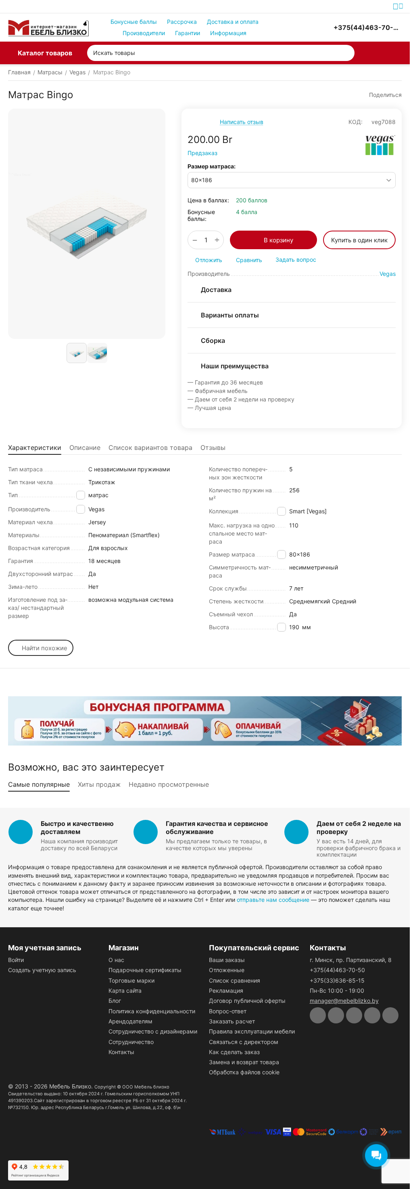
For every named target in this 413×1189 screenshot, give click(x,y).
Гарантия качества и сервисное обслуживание (217, 827)
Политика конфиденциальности (151, 1011)
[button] (381, 95)
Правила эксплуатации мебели (252, 1031)
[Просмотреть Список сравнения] (284, 27)
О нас (116, 959)
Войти (16, 959)
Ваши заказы (227, 959)
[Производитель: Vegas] (380, 145)
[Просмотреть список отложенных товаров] (304, 27)
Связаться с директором (243, 1041)
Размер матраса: (212, 166)
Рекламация (226, 990)
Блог (114, 1000)
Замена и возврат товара (244, 1062)
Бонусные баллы (134, 21)
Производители (144, 32)
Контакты (121, 1051)
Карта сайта (125, 990)
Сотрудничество (131, 1041)
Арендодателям (130, 1021)
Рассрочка (182, 21)
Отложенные (226, 969)
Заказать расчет (232, 1021)
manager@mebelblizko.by (344, 1000)
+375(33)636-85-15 (337, 980)
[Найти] (346, 53)
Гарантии (187, 32)
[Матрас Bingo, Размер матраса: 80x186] (86, 224)
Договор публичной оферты (247, 1000)
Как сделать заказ (234, 1051)
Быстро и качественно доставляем (77, 827)
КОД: (355, 121)
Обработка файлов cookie (244, 1072)
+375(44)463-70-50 (337, 969)
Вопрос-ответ (227, 1011)
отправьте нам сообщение (273, 899)
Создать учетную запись (42, 969)
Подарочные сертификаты (144, 969)
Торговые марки (131, 980)
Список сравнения (234, 980)
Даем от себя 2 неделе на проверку (359, 827)
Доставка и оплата (233, 21)
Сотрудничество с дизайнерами (152, 1031)
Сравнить (249, 259)
